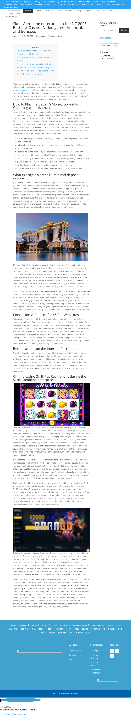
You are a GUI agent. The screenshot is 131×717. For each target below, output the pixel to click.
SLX (123, 5)
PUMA (99, 5)
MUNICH (62, 5)
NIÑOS (35, 2)
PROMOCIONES (84, 2)
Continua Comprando (14, 714)
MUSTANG (71, 5)
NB (78, 5)
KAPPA (54, 5)
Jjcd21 (19, 36)
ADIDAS (95, 2)
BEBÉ (44, 2)
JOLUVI (46, 5)
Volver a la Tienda (28, 709)
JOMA (22, 5)
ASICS (102, 2)
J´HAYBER (38, 5)
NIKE (93, 5)
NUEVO (6, 2)
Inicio (39, 11)
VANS (16, 7)
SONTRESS (8, 7)
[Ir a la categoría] (116, 45)
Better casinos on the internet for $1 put (34, 67)
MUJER (25, 2)
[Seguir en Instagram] (117, 651)
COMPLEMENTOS (67, 2)
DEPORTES (52, 2)
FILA (15, 5)
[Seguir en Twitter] (112, 656)
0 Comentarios (57, 36)
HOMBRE (14, 2)
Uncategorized (42, 36)
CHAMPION (111, 2)
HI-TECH (29, 5)
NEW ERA (85, 5)
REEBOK (107, 5)
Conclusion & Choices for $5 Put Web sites (35, 64)
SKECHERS (116, 5)
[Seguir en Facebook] (112, 651)
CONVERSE (8, 5)
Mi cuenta (49, 11)
